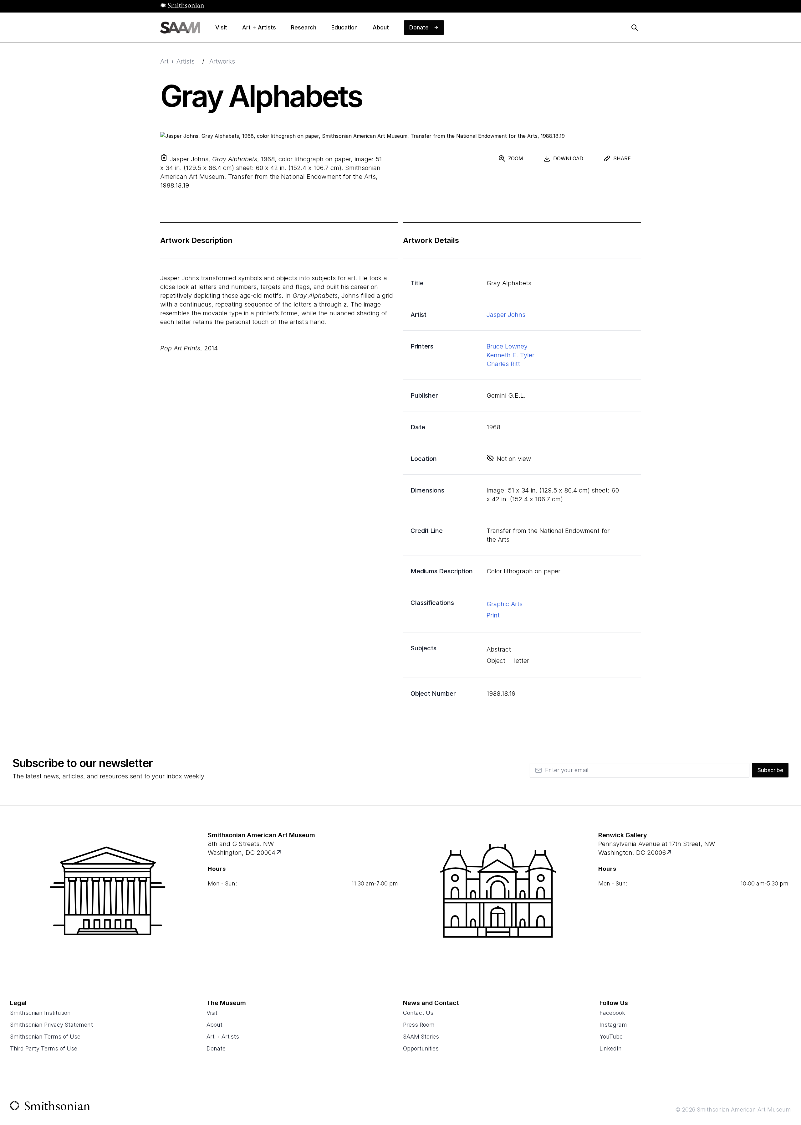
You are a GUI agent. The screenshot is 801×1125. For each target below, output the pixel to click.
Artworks (222, 61)
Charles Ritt (503, 364)
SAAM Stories (421, 1036)
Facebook (612, 1012)
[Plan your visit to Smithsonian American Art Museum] (279, 853)
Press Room (419, 1024)
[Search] (634, 27)
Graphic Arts (505, 604)
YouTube (611, 1036)
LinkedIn (610, 1048)
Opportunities (421, 1048)
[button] (164, 157)
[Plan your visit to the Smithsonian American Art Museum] (108, 891)
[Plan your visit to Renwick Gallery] (670, 853)
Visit (212, 1012)
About (214, 1024)
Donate (216, 1048)
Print (493, 615)
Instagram (613, 1024)
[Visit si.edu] (50, 1107)
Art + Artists (177, 61)
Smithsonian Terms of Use (45, 1036)
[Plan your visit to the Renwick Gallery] (498, 891)
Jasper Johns (506, 314)
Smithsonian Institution (40, 1012)
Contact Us (418, 1012)
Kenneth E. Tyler (510, 355)
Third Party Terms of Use (43, 1048)
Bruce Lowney (507, 346)
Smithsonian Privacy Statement (51, 1024)
